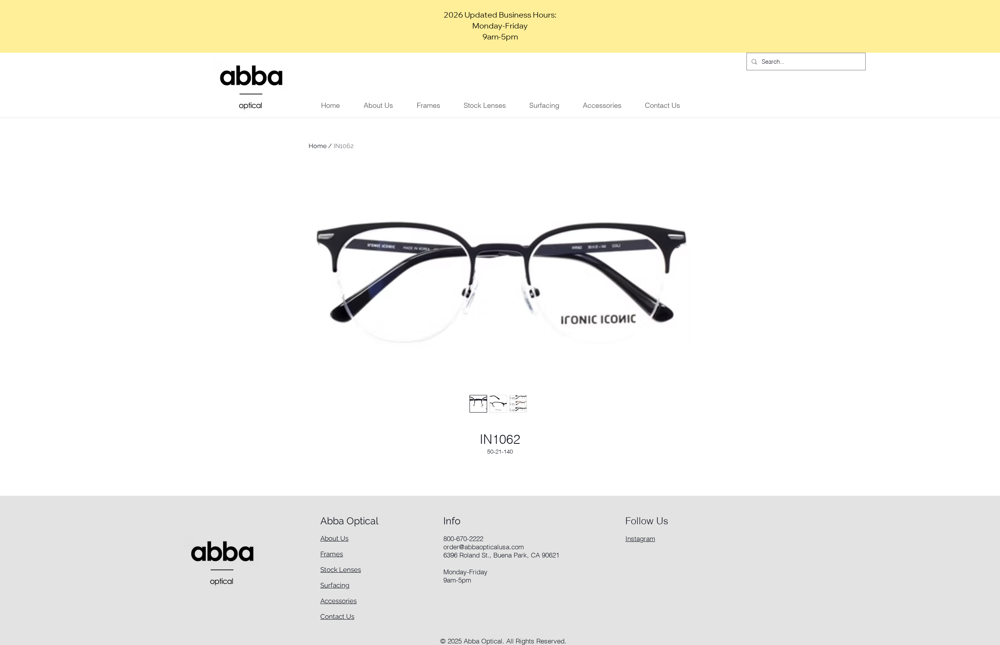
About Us (334, 538)
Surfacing (335, 585)
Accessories (338, 601)
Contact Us (337, 616)
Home (318, 146)
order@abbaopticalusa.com (483, 547)
